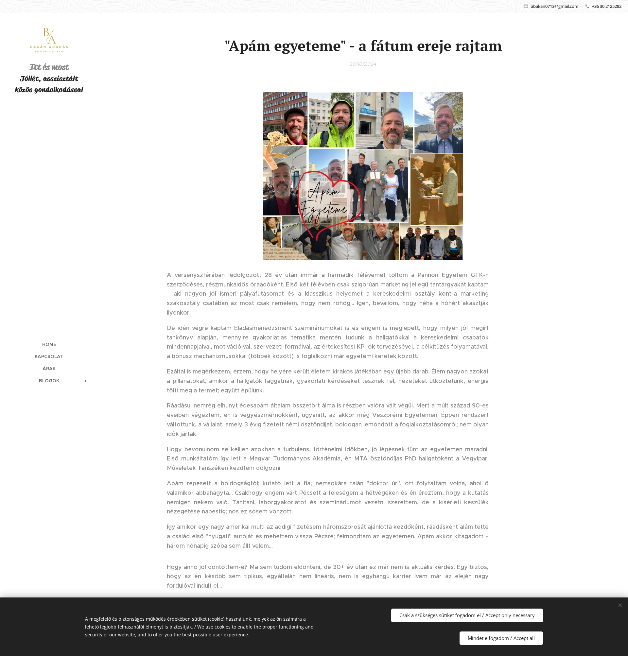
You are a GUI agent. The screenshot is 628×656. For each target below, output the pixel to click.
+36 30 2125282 (606, 6)
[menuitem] (49, 344)
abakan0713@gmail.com (554, 6)
